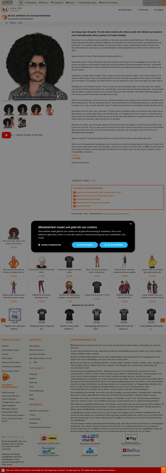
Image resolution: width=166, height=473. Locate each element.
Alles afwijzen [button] (85, 244)
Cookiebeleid (114, 234)
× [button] (131, 224)
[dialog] (83, 236)
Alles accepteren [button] (114, 244)
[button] (49, 245)
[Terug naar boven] (163, 470)
